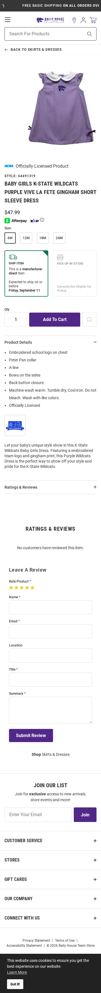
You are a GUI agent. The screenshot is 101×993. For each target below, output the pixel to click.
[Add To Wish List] (89, 320)
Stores (12, 860)
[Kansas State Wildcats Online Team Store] (51, 20)
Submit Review (31, 735)
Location (15, 645)
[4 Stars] (27, 588)
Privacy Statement (36, 941)
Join (85, 815)
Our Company (18, 898)
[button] (74, 20)
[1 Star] (11, 588)
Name (13, 597)
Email (13, 621)
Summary (16, 694)
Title (12, 669)
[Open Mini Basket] (93, 20)
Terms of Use (65, 941)
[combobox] (37, 33)
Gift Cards (15, 879)
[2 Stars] (17, 588)
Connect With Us (22, 918)
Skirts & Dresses (51, 754)
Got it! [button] (15, 984)
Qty (7, 309)
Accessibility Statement (24, 946)
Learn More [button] (17, 972)
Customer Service (23, 840)
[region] (50, 411)
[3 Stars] (22, 588)
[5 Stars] (33, 588)
